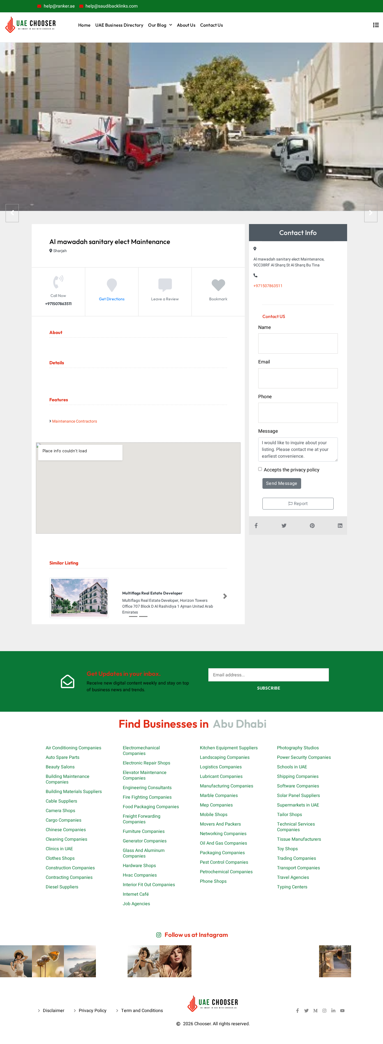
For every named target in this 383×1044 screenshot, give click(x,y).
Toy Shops (287, 848)
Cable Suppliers (61, 801)
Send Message (281, 483)
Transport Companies (298, 868)
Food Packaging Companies (151, 806)
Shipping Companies (298, 776)
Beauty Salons (60, 767)
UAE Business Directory (119, 25)
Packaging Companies (222, 852)
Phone (265, 396)
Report (300, 503)
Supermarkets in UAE (298, 805)
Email (264, 361)
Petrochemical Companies (226, 871)
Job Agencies (136, 903)
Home (84, 25)
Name (264, 327)
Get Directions (111, 298)
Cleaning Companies (66, 839)
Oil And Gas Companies (223, 843)
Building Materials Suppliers (74, 791)
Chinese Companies (66, 829)
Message (268, 431)
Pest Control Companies (224, 862)
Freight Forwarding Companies (141, 819)
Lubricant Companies (221, 776)
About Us (186, 25)
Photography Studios (298, 748)
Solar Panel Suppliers (298, 795)
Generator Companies (145, 841)
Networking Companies (223, 833)
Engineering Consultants (147, 787)
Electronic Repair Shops (146, 763)
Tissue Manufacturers (299, 839)
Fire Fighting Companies (147, 797)
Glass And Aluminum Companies (144, 853)
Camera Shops (60, 810)
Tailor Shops (289, 814)
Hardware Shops (139, 865)
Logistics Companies (221, 767)
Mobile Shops (213, 814)
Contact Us (211, 25)
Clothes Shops (60, 858)
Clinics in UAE (59, 848)
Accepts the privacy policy (291, 469)
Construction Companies (70, 868)
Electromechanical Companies (141, 751)
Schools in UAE (292, 767)
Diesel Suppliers (62, 887)
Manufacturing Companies (226, 786)
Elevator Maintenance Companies (145, 775)
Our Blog (157, 25)
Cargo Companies (63, 820)
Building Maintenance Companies (67, 779)
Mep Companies (216, 805)
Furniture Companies (144, 831)
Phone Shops (213, 881)
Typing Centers (292, 887)
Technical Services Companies (296, 827)
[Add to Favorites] (218, 289)
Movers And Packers (220, 824)
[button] (51, 596)
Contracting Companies (69, 877)
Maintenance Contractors (74, 421)
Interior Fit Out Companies (149, 884)
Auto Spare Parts (62, 757)
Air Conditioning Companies (73, 748)
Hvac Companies (140, 875)
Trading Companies (296, 858)
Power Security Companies (304, 757)
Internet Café (136, 894)
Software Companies (298, 786)
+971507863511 (268, 286)
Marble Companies (219, 795)
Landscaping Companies (225, 757)
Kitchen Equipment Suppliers (229, 748)
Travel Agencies (293, 877)
